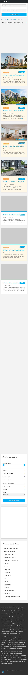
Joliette (5, 77)
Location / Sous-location (8, 483)
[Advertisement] (14, 39)
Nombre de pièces (7, 480)
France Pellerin (11, 184)
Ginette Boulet (11, 252)
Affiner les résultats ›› (14, 500)
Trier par (5, 492)
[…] (22, 118)
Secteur (4, 470)
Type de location (6, 476)
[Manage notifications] (3, 672)
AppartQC (6, 1)
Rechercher (15, 14)
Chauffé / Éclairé (6, 486)
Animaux (5, 489)
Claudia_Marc (11, 217)
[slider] (3, 465)
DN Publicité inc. (11, 77)
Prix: (4, 463)
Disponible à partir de (8, 473)
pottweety (10, 285)
